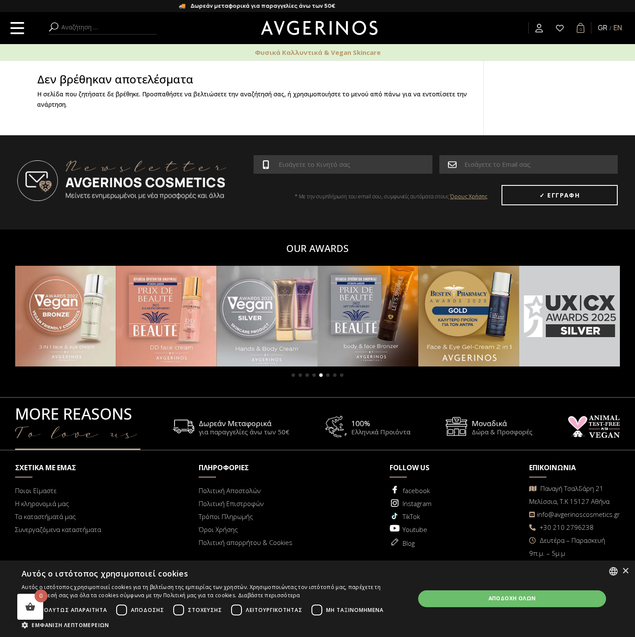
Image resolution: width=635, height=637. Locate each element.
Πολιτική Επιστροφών (231, 503)
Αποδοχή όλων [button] (512, 598)
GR (602, 27)
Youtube (415, 529)
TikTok (411, 516)
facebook (416, 490)
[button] (293, 375)
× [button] (625, 571)
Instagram (417, 503)
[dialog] (317, 599)
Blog (409, 543)
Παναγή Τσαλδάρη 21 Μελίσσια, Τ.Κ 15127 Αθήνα (569, 495)
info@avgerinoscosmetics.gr (578, 514)
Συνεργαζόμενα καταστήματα (58, 529)
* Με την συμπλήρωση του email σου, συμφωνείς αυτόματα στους (391, 196)
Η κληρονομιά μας (42, 503)
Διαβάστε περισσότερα (269, 595)
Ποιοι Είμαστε (36, 490)
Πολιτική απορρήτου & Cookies (245, 542)
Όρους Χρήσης (468, 196)
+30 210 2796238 (566, 527)
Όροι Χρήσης (218, 529)
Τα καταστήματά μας (45, 516)
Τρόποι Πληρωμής (226, 516)
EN (617, 27)
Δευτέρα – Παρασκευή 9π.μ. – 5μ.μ (567, 546)
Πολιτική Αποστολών (229, 490)
